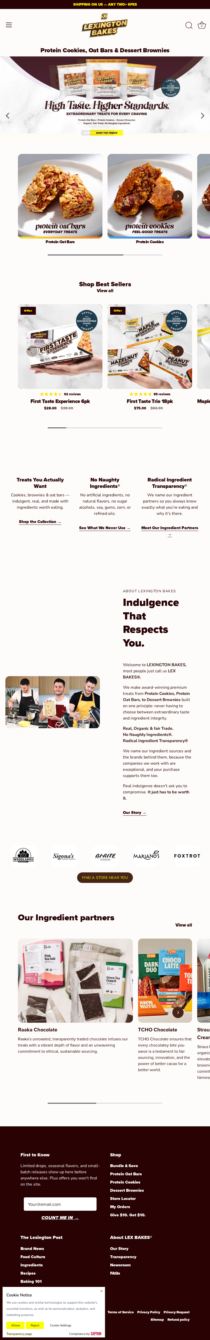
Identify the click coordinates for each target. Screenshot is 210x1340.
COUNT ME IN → (60, 1218)
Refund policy (178, 1319)
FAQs (115, 1273)
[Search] (189, 25)
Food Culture (32, 1257)
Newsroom (120, 1265)
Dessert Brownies (127, 1190)
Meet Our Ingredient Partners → (169, 531)
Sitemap (157, 1319)
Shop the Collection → (40, 522)
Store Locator (123, 1198)
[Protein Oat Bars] (60, 196)
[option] (105, 98)
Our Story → (134, 812)
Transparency (123, 1257)
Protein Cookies (150, 242)
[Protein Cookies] (150, 196)
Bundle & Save (124, 1166)
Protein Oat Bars (60, 242)
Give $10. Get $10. (128, 1215)
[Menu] (9, 25)
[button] (32, 196)
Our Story (119, 1249)
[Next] (202, 98)
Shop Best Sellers (105, 284)
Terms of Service (121, 1312)
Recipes (28, 1273)
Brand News (32, 1249)
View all (105, 290)
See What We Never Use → (105, 528)
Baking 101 (31, 1281)
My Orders (120, 1207)
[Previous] (7, 98)
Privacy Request (177, 1312)
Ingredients (31, 1265)
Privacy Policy (148, 1312)
